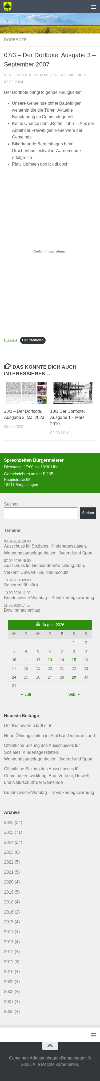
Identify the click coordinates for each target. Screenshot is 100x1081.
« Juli (26, 694)
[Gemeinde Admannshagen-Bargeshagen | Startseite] (8, 6)
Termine (12, 530)
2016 (9, 912)
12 (38, 660)
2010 (9, 971)
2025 (9, 832)
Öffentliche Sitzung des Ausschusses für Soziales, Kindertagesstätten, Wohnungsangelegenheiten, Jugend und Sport (48, 752)
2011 (8, 962)
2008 (9, 991)
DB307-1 (10, 340)
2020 (9, 882)
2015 (9, 922)
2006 (9, 1011)
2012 (9, 951)
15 (74, 660)
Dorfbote (15, 40)
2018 (9, 902)
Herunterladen (32, 340)
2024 (9, 842)
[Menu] (93, 6)
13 (50, 660)
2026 (9, 822)
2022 (9, 862)
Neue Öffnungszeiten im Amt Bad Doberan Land (49, 735)
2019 (9, 892)
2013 (9, 942)
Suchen (11, 504)
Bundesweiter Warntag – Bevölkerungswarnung (49, 792)
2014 (9, 931)
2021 (9, 872)
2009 (9, 981)
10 (14, 660)
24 (14, 677)
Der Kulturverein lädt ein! (27, 725)
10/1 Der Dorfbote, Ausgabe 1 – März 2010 (67, 417)
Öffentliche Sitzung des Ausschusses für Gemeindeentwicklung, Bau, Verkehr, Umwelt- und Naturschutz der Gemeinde (47, 776)
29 (74, 677)
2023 (9, 852)
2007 (9, 1001)
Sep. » (74, 694)
